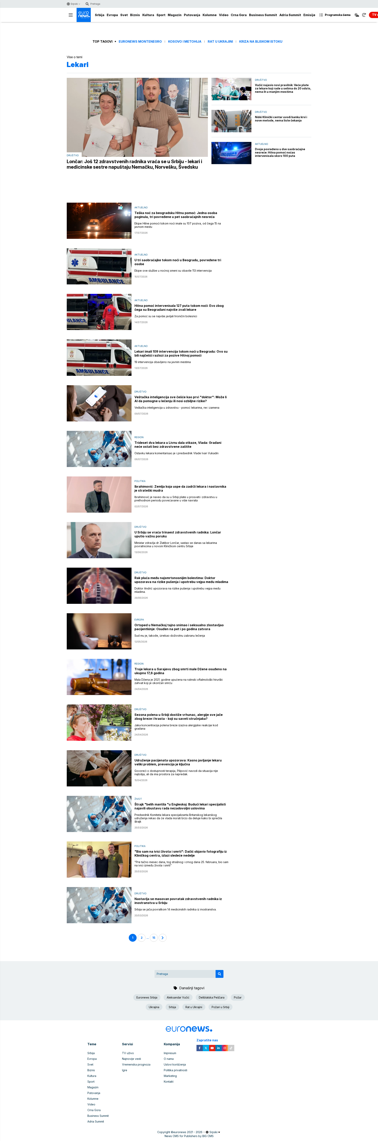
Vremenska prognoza (136, 1064)
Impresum (170, 1053)
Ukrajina (154, 1007)
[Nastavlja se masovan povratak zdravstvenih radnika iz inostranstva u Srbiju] (99, 905)
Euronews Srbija (146, 997)
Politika (139, 481)
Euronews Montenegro (140, 41)
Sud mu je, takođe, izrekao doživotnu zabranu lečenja (169, 635)
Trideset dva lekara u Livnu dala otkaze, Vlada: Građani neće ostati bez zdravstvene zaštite (177, 445)
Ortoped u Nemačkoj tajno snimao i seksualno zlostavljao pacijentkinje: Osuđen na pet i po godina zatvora (179, 627)
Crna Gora (239, 15)
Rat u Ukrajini (220, 41)
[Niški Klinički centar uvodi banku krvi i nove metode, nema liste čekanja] (231, 121)
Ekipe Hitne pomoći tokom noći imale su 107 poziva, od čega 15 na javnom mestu (177, 225)
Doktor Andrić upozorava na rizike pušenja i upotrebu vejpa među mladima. (177, 590)
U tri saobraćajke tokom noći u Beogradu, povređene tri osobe (177, 262)
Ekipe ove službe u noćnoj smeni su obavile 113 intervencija (173, 270)
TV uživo (128, 1053)
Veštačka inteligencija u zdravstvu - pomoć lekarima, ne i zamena (176, 407)
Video (223, 15)
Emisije (309, 15)
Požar (238, 997)
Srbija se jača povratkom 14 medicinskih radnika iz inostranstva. (175, 909)
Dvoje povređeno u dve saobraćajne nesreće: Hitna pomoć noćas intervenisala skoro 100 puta (280, 152)
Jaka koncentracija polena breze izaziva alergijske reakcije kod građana (176, 727)
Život (138, 798)
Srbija (99, 15)
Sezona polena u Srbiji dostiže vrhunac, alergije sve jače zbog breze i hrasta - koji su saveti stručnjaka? (178, 717)
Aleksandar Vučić (178, 997)
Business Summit (263, 15)
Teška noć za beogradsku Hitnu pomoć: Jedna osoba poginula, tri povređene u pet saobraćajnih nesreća (175, 215)
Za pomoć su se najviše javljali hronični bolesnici (165, 316)
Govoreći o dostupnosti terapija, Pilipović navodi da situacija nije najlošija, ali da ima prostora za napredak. (176, 772)
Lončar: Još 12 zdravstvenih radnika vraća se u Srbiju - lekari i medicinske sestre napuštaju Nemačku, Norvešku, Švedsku (134, 164)
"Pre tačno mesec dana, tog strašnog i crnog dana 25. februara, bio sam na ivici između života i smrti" (181, 863)
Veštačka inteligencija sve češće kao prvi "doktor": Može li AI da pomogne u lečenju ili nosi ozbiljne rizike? (180, 399)
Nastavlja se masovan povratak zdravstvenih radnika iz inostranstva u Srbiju (178, 901)
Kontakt (168, 1081)
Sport (161, 15)
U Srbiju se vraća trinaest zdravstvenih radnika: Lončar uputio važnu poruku (177, 534)
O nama (169, 1058)
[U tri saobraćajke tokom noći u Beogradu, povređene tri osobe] (99, 266)
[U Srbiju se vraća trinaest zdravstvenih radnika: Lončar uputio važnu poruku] (99, 540)
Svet (124, 15)
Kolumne (210, 15)
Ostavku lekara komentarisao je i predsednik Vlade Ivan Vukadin (176, 453)
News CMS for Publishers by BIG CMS (189, 1136)
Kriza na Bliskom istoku (260, 41)
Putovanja (192, 15)
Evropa (112, 15)
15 (153, 937)
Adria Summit (290, 15)
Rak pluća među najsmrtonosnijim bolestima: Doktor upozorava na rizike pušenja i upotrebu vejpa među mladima (181, 580)
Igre (124, 1070)
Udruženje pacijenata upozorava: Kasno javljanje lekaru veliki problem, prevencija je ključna (178, 762)
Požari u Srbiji (220, 1007)
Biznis (135, 15)
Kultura (148, 15)
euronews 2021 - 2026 (187, 1132)
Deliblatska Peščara (211, 997)
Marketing (170, 1076)
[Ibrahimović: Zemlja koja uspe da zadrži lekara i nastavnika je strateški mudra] (99, 494)
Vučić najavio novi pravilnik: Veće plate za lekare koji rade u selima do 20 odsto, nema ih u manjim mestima (283, 88)
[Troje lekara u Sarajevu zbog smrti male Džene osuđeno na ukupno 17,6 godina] (99, 677)
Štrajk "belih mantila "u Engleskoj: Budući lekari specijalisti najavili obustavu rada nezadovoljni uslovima (180, 806)
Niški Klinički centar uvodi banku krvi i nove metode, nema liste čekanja (281, 118)
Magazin (175, 15)
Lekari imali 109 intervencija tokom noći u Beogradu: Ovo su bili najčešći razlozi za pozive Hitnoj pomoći (181, 353)
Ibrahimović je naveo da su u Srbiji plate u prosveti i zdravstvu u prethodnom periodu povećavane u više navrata (175, 498)
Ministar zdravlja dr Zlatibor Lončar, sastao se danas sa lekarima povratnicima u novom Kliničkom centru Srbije (175, 544)
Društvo (73, 155)
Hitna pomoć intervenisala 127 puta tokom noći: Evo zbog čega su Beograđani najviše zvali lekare (179, 308)
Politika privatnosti (175, 1070)
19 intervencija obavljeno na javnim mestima (162, 362)
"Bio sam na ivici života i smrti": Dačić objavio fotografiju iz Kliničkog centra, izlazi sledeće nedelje (180, 853)
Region (139, 437)
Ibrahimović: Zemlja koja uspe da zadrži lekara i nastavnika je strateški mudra (180, 488)
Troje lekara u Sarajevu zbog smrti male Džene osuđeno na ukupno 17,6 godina (180, 671)
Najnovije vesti (131, 1058)
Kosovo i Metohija (184, 41)
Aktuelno (261, 144)
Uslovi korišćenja (175, 1064)
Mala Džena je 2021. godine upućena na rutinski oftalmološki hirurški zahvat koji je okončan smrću (178, 681)
